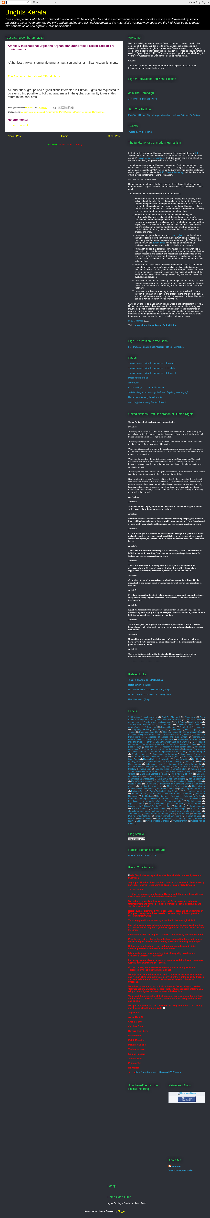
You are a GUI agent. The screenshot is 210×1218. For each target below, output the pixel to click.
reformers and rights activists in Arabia (148, 799)
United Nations (146, 818)
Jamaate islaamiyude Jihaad (176, 771)
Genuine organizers (140, 754)
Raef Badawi (147, 796)
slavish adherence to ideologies (158, 813)
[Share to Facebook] (69, 107)
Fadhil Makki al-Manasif (153, 744)
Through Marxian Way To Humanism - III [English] (152, 373)
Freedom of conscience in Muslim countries (161, 749)
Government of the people (193, 754)
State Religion (183, 813)
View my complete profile (180, 1170)
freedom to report (197, 752)
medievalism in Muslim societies (187, 781)
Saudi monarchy (197, 806)
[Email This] (60, 107)
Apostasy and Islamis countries (157, 722)
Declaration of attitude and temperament (166, 737)
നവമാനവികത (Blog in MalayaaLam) (146, 680)
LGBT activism (155, 776)
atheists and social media (189, 725)
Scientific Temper (178, 808)
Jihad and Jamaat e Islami (153, 774)
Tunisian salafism (193, 816)
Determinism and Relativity (140, 742)
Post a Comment (20, 125)
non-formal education (166, 789)
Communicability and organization (144, 734)
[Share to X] (66, 107)
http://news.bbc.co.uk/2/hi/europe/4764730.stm (158, 1072)
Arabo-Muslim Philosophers (141, 725)
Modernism (151, 784)
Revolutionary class (174, 801)
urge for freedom (163, 818)
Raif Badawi (161, 796)
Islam (175, 766)
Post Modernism (138, 794)
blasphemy (200, 727)
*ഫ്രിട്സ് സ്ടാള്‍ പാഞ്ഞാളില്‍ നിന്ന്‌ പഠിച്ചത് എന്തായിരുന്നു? (158, 392)
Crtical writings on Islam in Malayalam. (146, 387)
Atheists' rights (134, 727)
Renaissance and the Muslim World (144, 801)
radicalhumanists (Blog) (139, 685)
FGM (194, 744)
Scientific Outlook (159, 808)
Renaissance (98, 112)
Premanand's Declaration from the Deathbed (170, 794)
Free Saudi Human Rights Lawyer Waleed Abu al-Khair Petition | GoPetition (164, 115)
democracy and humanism (160, 739)
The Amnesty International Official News (34, 76)
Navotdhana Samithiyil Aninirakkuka (145, 397)
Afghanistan (27, 112)
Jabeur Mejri (145, 769)
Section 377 (195, 808)
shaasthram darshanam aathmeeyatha (146, 811)
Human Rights (171, 757)
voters (139, 821)
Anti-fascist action (193, 720)
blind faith (176, 729)
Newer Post (14, 136)
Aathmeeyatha (150, 717)
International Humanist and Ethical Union (156, 325)
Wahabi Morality (180, 821)
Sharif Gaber (134, 813)
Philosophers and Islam (194, 791)
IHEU (197, 153)
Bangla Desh (185, 727)
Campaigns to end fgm (149, 732)
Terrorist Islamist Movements (168, 816)
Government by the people (165, 754)
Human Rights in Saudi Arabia (156, 759)
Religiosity (178, 799)
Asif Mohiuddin (165, 725)
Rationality (175, 796)
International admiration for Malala (184, 764)
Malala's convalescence (142, 781)
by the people (191, 729)
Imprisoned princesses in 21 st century (164, 761)
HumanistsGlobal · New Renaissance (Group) (149, 694)
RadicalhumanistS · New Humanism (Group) (149, 689)
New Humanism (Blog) (138, 699)
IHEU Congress (135, 321)
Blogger (121, 1211)
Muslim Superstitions (177, 786)
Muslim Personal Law (151, 786)
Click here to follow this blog (186, 1099)
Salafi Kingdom (194, 804)
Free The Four (151, 747)
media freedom (162, 781)
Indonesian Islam (154, 764)
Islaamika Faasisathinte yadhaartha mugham (148, 766)
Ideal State (197, 759)
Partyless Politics (138, 791)
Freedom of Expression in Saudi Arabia (168, 752)
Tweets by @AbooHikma (140, 132)
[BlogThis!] (63, 107)
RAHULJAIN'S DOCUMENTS (142, 855)
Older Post (114, 136)
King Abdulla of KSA (182, 774)
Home (64, 136)
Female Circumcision (178, 744)
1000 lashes (134, 717)
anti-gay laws (134, 722)
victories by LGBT (183, 818)
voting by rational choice (157, 821)
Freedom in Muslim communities (176, 747)
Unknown (176, 1166)
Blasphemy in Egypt (140, 729)
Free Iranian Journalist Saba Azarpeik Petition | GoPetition (156, 347)
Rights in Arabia (194, 801)
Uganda (132, 818)
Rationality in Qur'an (193, 796)
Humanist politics (181, 759)
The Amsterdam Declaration (150, 158)
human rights (176, 235)
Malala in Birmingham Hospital (171, 779)
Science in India (139, 808)
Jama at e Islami (162, 769)
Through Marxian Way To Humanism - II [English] (151, 368)
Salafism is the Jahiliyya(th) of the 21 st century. (149, 806)
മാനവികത (133, 382)
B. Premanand (151, 727)
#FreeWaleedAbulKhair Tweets (142, 99)
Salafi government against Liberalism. (165, 804)
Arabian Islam (195, 722)
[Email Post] (54, 107)
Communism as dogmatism (176, 734)
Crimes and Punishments (46, 112)
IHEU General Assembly (171, 172)
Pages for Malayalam (138, 378)
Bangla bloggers (168, 727)
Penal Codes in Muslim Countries (75, 112)
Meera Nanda (134, 784)
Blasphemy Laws (160, 729)
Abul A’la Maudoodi (171, 717)
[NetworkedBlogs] (187, 1093)
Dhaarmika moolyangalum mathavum (172, 742)
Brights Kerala (25, 12)
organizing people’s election (192, 789)
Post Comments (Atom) (70, 144)
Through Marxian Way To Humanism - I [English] (151, 363)
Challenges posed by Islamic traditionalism (182, 732)
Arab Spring (180, 722)
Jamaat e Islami (180, 769)
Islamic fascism (188, 766)
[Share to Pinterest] (72, 107)
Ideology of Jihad (136, 761)
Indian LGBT (190, 761)
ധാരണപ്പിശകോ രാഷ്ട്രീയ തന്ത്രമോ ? (147, 402)
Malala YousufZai (197, 779)
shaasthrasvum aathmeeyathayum (185, 811)
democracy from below (189, 739)
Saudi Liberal (180, 806)
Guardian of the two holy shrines (146, 757)
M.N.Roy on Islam (177, 776)
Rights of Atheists (136, 804)
